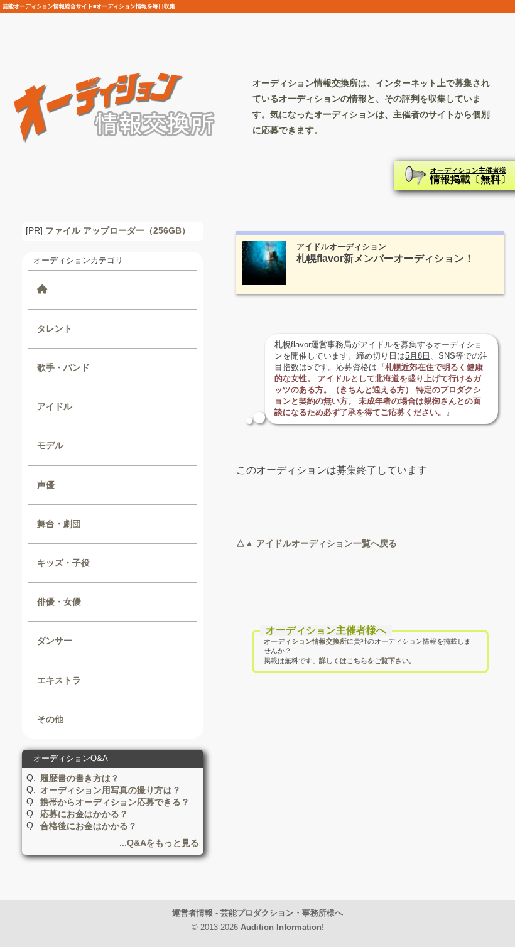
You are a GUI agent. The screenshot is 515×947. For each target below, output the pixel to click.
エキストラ (59, 680)
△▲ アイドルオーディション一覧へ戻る (316, 543)
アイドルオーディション (341, 246)
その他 (50, 719)
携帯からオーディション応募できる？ (115, 802)
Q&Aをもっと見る (163, 843)
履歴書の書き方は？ (79, 778)
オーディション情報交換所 (305, 641)
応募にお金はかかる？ (84, 814)
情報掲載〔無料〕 (470, 175)
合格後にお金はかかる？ (88, 826)
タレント (54, 328)
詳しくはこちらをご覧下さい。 (367, 660)
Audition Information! (282, 927)
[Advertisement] (370, 801)
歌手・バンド (63, 367)
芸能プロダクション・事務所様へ (281, 912)
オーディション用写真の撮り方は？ (110, 790)
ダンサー (54, 641)
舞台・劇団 (59, 524)
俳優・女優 (59, 602)
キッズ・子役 (63, 563)
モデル (50, 445)
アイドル (54, 406)
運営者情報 (192, 912)
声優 (46, 485)
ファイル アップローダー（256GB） (117, 230)
